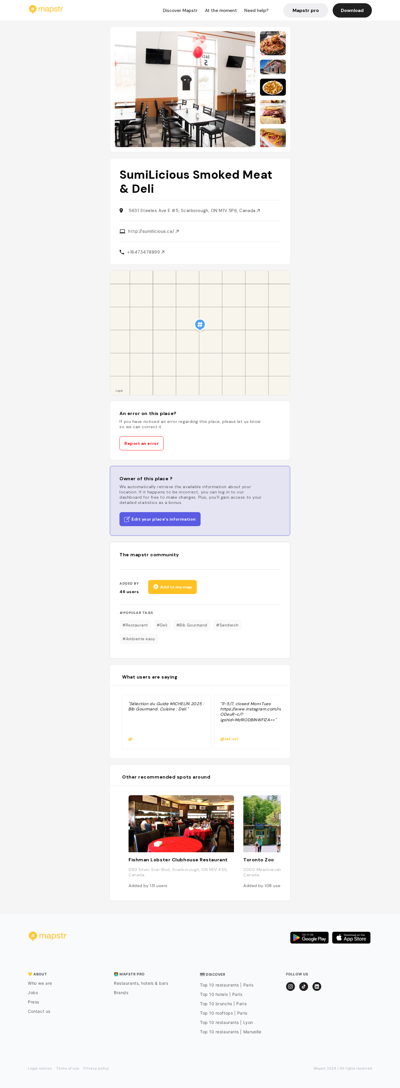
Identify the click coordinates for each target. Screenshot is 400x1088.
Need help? (256, 10)
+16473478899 (144, 252)
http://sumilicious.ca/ (152, 231)
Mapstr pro (306, 10)
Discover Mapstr (180, 10)
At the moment (221, 10)
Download (352, 10)
